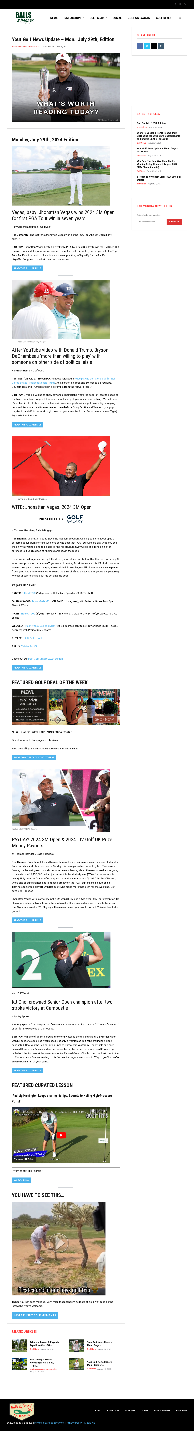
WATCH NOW (21, 1180)
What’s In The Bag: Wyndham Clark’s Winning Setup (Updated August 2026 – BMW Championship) (158, 164)
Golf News (33, 47)
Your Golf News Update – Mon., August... (100, 1344)
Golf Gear (141, 171)
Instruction (141, 184)
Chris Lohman (48, 47)
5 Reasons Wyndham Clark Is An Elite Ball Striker (159, 178)
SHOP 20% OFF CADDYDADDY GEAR (34, 757)
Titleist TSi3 (29, 593)
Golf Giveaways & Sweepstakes (43, 1369)
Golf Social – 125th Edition (151, 123)
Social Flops (142, 127)
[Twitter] (185, 4)
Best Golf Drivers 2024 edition (45, 658)
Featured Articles (19, 47)
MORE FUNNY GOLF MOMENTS (35, 1315)
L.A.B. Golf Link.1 (32, 638)
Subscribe (174, 222)
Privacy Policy (74, 1422)
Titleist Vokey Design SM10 (39, 625)
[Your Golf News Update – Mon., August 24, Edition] (76, 1345)
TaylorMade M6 (40, 601)
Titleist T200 (28, 613)
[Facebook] (175, 4)
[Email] (154, 46)
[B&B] (24, 18)
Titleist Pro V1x (29, 646)
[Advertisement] (159, 84)
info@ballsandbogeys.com (49, 1422)
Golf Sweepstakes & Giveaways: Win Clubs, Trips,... (42, 1362)
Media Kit (89, 1422)
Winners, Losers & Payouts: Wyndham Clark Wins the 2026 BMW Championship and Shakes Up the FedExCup (158, 136)
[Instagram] (180, 4)
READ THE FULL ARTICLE (27, 268)
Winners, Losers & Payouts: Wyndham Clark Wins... (45, 1344)
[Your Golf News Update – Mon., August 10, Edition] (76, 1364)
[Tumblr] (161, 46)
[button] (180, 17)
